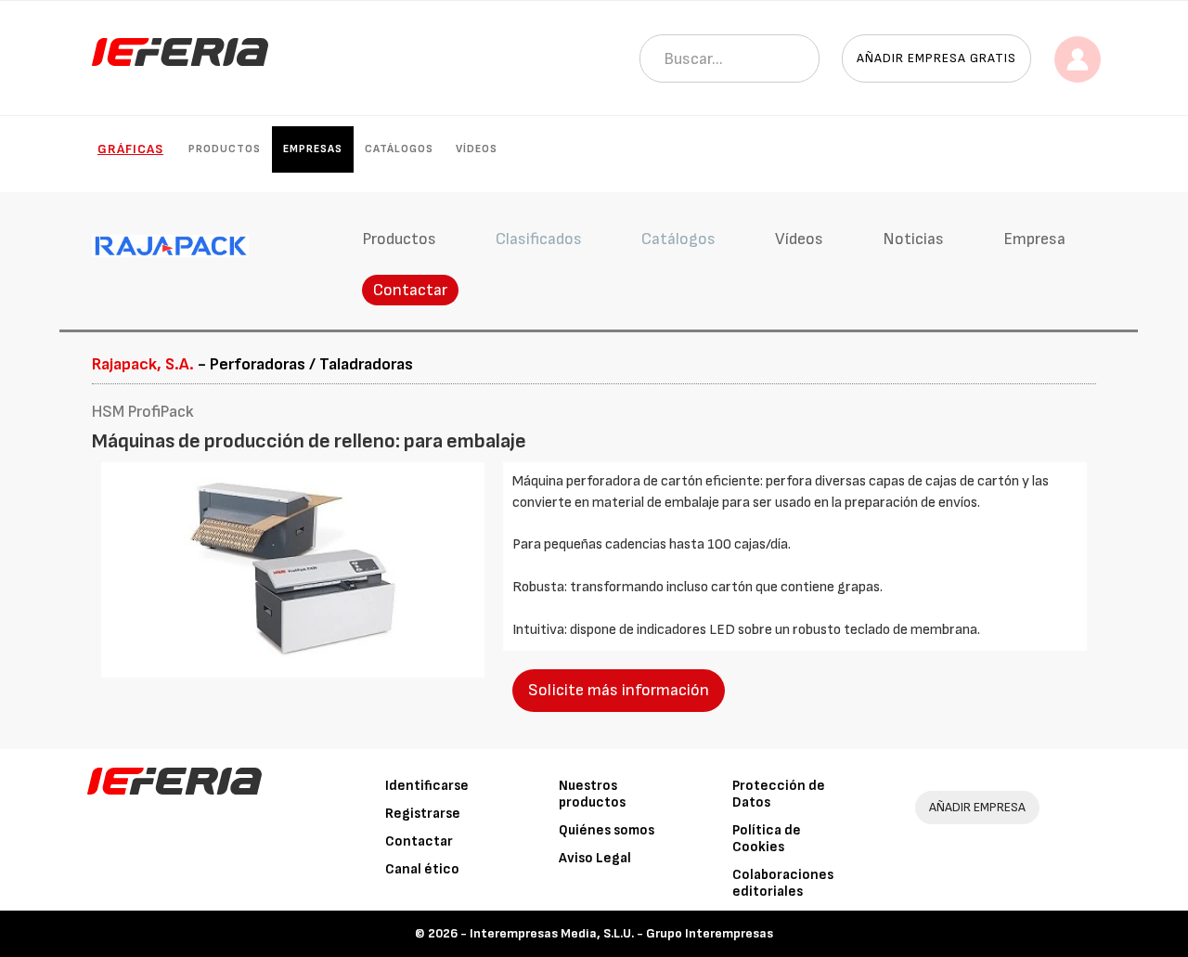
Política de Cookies (766, 838)
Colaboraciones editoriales (782, 883)
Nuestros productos (592, 794)
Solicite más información (618, 690)
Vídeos (476, 149)
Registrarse (422, 813)
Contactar (410, 290)
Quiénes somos (606, 830)
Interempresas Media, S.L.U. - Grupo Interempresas (621, 933)
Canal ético (422, 869)
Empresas (312, 149)
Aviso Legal (595, 858)
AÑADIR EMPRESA (977, 807)
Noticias (913, 239)
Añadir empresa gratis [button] (936, 58)
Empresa (1034, 239)
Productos (224, 149)
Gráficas (130, 149)
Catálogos (399, 149)
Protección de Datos (778, 794)
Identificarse (427, 786)
